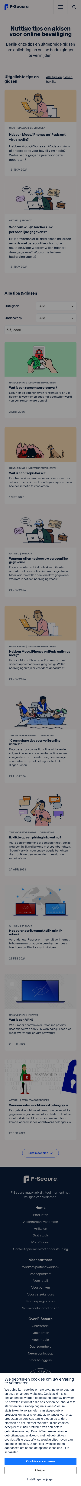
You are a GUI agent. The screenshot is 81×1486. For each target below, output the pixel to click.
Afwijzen (40, 1470)
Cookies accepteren (40, 1461)
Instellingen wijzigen (40, 1479)
